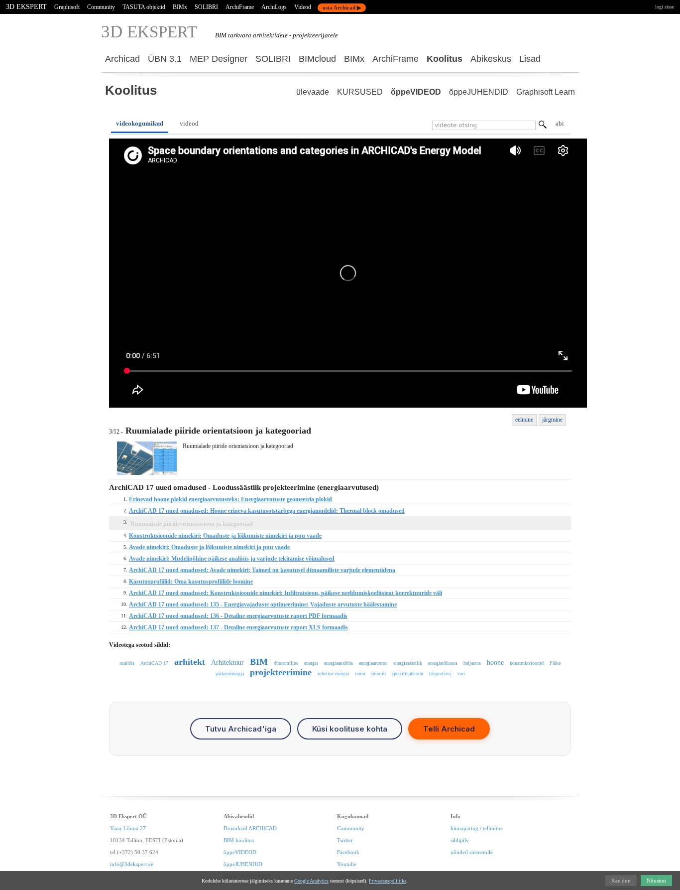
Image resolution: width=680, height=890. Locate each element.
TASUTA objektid (143, 6)
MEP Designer (218, 59)
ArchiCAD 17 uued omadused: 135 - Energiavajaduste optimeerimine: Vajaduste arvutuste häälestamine (263, 604)
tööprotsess (440, 673)
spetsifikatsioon (407, 673)
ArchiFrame (240, 6)
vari (461, 673)
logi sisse (664, 6)
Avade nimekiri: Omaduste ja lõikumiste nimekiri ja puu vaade (209, 547)
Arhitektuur (227, 662)
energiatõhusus (442, 663)
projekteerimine (281, 672)
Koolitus (444, 59)
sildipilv (460, 840)
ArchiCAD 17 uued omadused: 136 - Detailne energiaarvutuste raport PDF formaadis (238, 615)
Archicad (122, 59)
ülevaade (312, 92)
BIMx (180, 6)
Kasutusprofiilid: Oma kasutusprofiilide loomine (191, 581)
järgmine (552, 419)
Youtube (346, 864)
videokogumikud (139, 123)
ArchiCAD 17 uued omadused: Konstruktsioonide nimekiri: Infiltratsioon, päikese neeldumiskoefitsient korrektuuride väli (285, 593)
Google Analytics (311, 881)
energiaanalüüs (338, 663)
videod (189, 123)
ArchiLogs (274, 6)
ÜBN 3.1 (165, 59)
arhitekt (189, 662)
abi (560, 123)
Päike (555, 663)
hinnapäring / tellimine (477, 828)
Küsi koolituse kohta (349, 729)
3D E (149, 31)
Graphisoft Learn (545, 92)
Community (101, 6)
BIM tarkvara (233, 35)
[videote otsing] (543, 126)
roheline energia (333, 673)
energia (311, 663)
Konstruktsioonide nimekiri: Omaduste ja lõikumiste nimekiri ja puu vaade (225, 535)
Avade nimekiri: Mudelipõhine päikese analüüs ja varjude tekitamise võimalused (232, 558)
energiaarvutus (373, 663)
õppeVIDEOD (416, 92)
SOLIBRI (206, 6)
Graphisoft (67, 6)
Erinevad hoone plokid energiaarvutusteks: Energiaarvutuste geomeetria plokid (230, 499)
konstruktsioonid (527, 663)
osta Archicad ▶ (342, 7)
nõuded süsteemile (472, 852)
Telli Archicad (449, 729)
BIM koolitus (239, 840)
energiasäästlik (407, 663)
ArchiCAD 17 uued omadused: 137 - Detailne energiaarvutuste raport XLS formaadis (238, 627)
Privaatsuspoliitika (387, 881)
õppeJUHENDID (478, 92)
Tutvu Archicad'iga (240, 729)
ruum (360, 673)
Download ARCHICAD (250, 828)
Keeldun (621, 881)
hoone (495, 662)
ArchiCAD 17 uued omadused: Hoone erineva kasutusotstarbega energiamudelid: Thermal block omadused (267, 510)
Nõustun (656, 881)
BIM (259, 662)
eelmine (524, 419)
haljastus (472, 663)
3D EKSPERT (26, 6)
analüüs (126, 663)
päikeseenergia (230, 673)
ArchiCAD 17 (154, 663)
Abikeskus (490, 59)
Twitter (345, 840)
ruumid (378, 673)
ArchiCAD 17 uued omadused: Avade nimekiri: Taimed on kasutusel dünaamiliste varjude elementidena (262, 570)
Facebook (348, 852)
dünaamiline (286, 663)
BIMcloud (317, 59)
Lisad (530, 59)
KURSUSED (360, 92)
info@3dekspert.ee (131, 864)
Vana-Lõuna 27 (128, 828)
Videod (302, 6)
